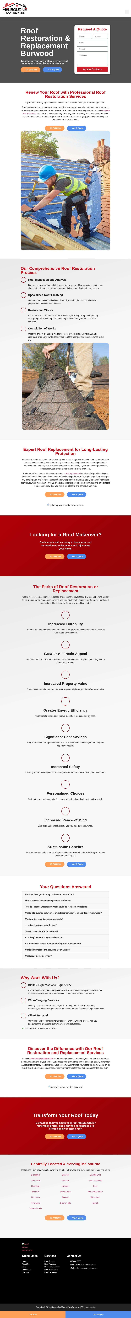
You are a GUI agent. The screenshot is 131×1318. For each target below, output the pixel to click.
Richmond (95, 1197)
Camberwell (95, 1175)
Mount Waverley (95, 1192)
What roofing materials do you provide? (44, 919)
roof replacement (73, 474)
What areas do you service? (38, 956)
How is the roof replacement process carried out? (49, 901)
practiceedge (90, 1307)
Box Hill (65, 1175)
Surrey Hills (65, 1203)
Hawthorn (35, 1186)
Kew (95, 1186)
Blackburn (35, 1175)
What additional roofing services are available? (47, 950)
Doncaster (35, 1180)
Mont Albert (65, 1192)
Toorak (95, 1203)
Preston (65, 1197)
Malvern (35, 1192)
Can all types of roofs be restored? (41, 931)
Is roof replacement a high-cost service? (44, 937)
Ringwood (35, 1203)
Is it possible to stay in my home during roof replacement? (53, 944)
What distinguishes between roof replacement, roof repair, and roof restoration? (63, 913)
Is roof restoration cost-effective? (41, 925)
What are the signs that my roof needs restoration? (49, 894)
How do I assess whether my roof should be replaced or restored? (57, 907)
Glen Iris (65, 1180)
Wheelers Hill (36, 1209)
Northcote (35, 1197)
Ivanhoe (65, 1186)
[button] (127, 12)
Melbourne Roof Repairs (42, 1059)
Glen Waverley (95, 1180)
